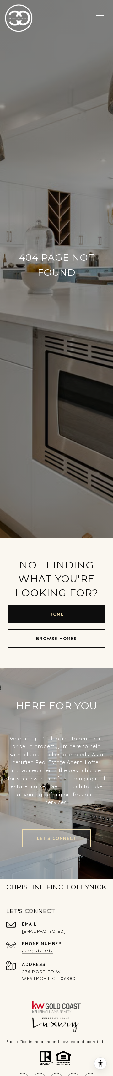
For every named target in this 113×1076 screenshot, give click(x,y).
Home (56, 614)
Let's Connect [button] (56, 838)
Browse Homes (56, 638)
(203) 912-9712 (37, 951)
